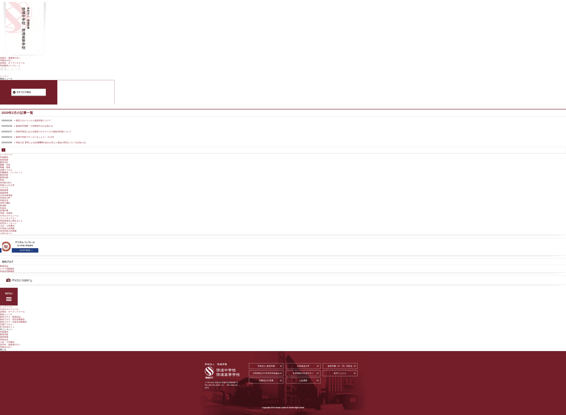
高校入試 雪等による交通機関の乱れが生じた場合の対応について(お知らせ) (51, 142)
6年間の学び (5, 182)
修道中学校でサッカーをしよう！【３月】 (35, 137)
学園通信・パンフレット (11, 172)
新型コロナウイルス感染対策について (33, 120)
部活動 (3, 205)
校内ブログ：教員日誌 (10, 317)
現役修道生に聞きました (11, 221)
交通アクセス (6, 170)
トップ (3, 76)
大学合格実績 (6, 195)
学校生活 (4, 200)
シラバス (4, 187)
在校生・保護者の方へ (10, 58)
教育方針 (4, 162)
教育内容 (4, 175)
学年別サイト (8, 327)
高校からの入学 (7, 185)
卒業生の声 (5, 198)
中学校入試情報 (7, 228)
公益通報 (303, 380)
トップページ (6, 154)
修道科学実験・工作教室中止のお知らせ (34, 126)
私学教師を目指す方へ (303, 373)
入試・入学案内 (7, 226)
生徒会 (3, 208)
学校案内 (4, 157)
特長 (2, 180)
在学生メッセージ (8, 223)
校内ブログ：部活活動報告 (12, 319)
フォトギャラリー (8, 218)
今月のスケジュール (9, 216)
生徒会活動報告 (7, 271)
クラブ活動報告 (7, 269)
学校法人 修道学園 (266, 366)
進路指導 (4, 190)
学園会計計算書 (266, 380)
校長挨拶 (4, 160)
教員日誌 (4, 266)
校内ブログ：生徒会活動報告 (13, 322)
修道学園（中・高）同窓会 (340, 366)
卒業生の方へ (6, 60)
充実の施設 (5, 203)
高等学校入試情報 (8, 231)
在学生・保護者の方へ (10, 344)
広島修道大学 (303, 366)
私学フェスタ (340, 373)
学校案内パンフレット (10, 65)
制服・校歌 (5, 167)
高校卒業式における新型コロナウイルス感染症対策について (43, 131)
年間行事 (4, 210)
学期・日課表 (6, 213)
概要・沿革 (5, 165)
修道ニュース (6, 314)
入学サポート (6, 233)
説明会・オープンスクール (12, 63)
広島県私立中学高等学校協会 (266, 373)
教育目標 (4, 177)
